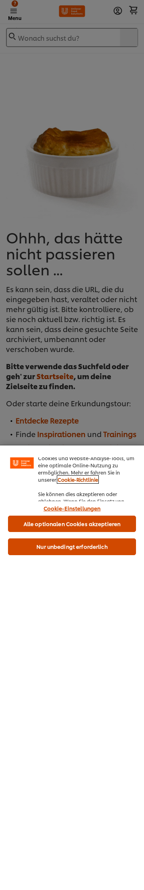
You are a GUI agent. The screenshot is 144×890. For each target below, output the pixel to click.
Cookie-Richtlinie (78, 479)
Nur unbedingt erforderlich (71, 546)
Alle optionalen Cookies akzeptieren (72, 523)
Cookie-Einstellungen (72, 508)
